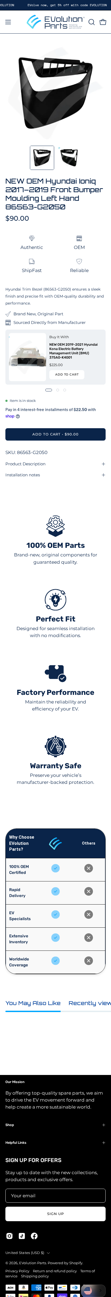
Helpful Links (15, 1143)
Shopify (75, 1263)
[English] (93, 1291)
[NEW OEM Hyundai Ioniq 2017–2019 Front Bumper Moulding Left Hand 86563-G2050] (42, 158)
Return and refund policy (55, 1271)
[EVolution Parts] (56, 22)
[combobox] (93, 1291)
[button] (91, 22)
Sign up (55, 1214)
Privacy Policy (17, 1271)
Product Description (25, 463)
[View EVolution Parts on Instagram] (9, 1236)
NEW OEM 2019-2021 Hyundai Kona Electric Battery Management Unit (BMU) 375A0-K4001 (73, 350)
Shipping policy (35, 1276)
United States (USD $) (24, 1253)
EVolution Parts (32, 1263)
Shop (9, 1125)
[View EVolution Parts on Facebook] (34, 1236)
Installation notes (22, 474)
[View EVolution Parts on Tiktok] (22, 1236)
